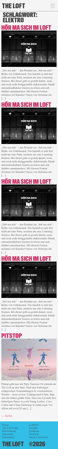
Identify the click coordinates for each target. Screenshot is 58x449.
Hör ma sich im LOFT (26, 28)
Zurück (6, 415)
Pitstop (11, 336)
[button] (53, 6)
